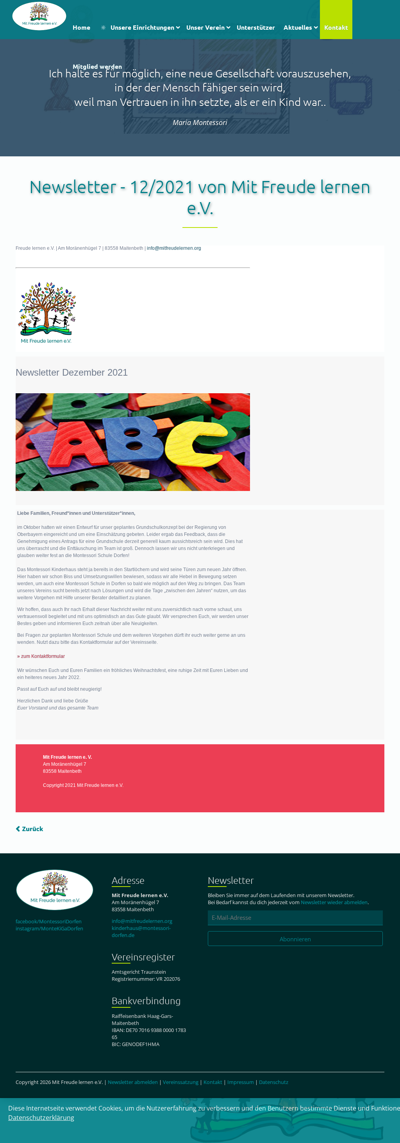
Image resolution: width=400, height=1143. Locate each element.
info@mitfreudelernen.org (174, 248)
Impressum (240, 1082)
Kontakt (213, 1082)
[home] (39, 15)
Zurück (32, 829)
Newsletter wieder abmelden (334, 902)
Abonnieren (295, 939)
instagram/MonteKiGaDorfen (49, 928)
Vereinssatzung (180, 1082)
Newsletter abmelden (133, 1082)
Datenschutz (273, 1082)
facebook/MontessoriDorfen (49, 921)
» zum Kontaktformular (41, 656)
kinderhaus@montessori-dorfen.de (141, 931)
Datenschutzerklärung (41, 1117)
